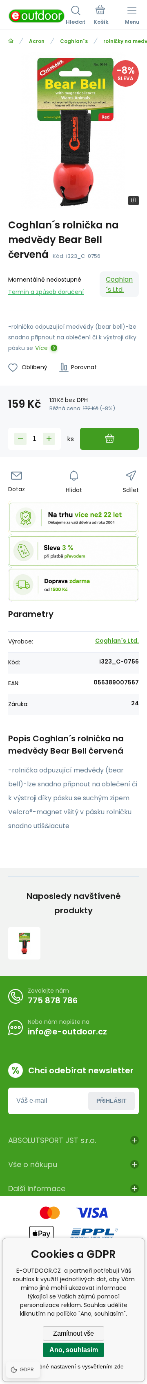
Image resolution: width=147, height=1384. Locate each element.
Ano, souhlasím (73, 1349)
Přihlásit (111, 1100)
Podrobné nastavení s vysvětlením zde (74, 1366)
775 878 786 (53, 1000)
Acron (37, 41)
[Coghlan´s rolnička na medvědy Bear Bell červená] (24, 943)
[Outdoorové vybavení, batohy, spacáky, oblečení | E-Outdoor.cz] (10, 41)
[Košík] (101, 16)
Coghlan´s (74, 41)
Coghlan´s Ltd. (119, 284)
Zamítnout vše (73, 1333)
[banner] (37, 16)
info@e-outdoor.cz (67, 1031)
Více (41, 348)
